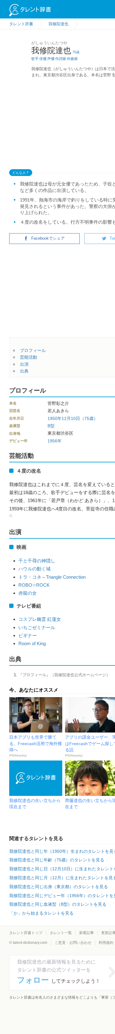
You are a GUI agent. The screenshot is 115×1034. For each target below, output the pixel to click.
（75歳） (89, 418)
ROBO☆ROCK (34, 585)
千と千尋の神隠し (36, 560)
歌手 (35, 59)
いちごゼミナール (36, 627)
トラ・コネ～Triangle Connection (52, 577)
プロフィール (33, 350)
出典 (24, 371)
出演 (24, 364)
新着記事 (86, 933)
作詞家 (60, 59)
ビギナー (27, 635)
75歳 (75, 52)
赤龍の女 (27, 593)
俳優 (43, 59)
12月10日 (71, 418)
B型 (51, 425)
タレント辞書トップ (25, 933)
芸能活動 (28, 357)
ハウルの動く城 (34, 568)
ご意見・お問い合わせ (73, 942)
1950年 (55, 418)
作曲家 (72, 59)
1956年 (55, 440)
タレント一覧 (61, 933)
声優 (51, 59)
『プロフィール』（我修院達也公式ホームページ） (64, 675)
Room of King (32, 643)
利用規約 (106, 942)
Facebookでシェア (48, 238)
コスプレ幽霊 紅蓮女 (39, 619)
